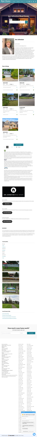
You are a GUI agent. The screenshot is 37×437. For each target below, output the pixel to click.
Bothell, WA (20, 368)
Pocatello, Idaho (20, 352)
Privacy (22, 435)
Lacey (3, 245)
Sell (18, 19)
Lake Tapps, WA (29, 398)
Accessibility (17, 435)
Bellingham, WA (29, 365)
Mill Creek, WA (29, 403)
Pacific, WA (20, 413)
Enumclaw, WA (20, 383)
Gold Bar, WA (29, 388)
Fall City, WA (20, 384)
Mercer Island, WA (21, 403)
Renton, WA (20, 418)
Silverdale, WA (20, 425)
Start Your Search (18, 144)
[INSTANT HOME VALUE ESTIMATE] (18, 212)
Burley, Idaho (20, 345)
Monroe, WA (29, 405)
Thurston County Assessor (6, 315)
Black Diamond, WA (21, 367)
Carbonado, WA (29, 372)
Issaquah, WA (29, 391)
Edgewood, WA (29, 380)
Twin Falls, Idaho (29, 356)
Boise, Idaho (28, 344)
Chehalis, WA (20, 375)
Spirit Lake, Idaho (21, 356)
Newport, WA (29, 409)
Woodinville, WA (21, 432)
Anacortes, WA (29, 360)
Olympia (3, 250)
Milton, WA (20, 405)
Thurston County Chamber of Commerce (9, 316)
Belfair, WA (28, 364)
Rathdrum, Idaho (21, 353)
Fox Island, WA (20, 387)
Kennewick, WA (29, 394)
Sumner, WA (20, 428)
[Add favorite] (17, 87)
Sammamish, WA (21, 421)
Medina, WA (29, 402)
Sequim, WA (20, 424)
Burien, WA (20, 371)
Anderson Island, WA (30, 361)
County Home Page (5, 313)
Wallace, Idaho (20, 357)
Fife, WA (19, 386)
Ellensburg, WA (29, 382)
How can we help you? (25, 420)
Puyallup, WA (20, 417)
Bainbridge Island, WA (21, 364)
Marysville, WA (20, 402)
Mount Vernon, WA (21, 407)
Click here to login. (31, 431)
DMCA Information (5, 377)
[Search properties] (26, 22)
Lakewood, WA (20, 399)
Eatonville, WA (20, 380)
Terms (20, 435)
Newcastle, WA (20, 409)
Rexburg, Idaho (29, 353)
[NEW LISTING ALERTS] (18, 203)
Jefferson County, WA (30, 357)
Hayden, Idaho (20, 348)
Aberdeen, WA (20, 360)
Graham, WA (20, 390)
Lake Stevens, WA (21, 398)
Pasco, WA (20, 414)
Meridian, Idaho (29, 349)
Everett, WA (28, 383)
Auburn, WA (29, 363)
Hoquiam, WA (29, 390)
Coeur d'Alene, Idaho (30, 345)
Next (19, 147)
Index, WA (20, 391)
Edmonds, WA (20, 382)
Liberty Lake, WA (29, 399)
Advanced (14, 19)
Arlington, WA (20, 363)
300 (16, 147)
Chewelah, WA (29, 375)
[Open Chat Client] (34, 434)
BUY (22, 1)
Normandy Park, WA (21, 410)
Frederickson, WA (29, 387)
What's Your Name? (25, 416)
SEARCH (18, 1)
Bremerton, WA (29, 368)
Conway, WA (20, 376)
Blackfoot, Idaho (20, 344)
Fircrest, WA (29, 386)
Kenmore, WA (20, 394)
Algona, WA (20, 361)
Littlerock (3, 247)
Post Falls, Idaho (29, 352)
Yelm (3, 257)
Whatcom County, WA (30, 359)
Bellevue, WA (20, 365)
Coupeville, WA (29, 376)
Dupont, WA (20, 379)
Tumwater (4, 256)
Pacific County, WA (21, 359)
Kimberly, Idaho (20, 349)
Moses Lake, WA (20, 406)
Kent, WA (19, 395)
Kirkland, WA (29, 395)
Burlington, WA (29, 371)
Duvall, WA (28, 379)
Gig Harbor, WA (20, 388)
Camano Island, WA (21, 372)
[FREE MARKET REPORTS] (18, 221)
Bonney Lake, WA (29, 367)
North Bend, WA (29, 410)
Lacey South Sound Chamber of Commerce (9, 318)
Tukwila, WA (20, 429)
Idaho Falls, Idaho (29, 348)
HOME (14, 1)
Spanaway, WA (20, 426)
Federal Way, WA (29, 384)
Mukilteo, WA (29, 407)
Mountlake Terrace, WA (30, 406)
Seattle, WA (20, 422)
